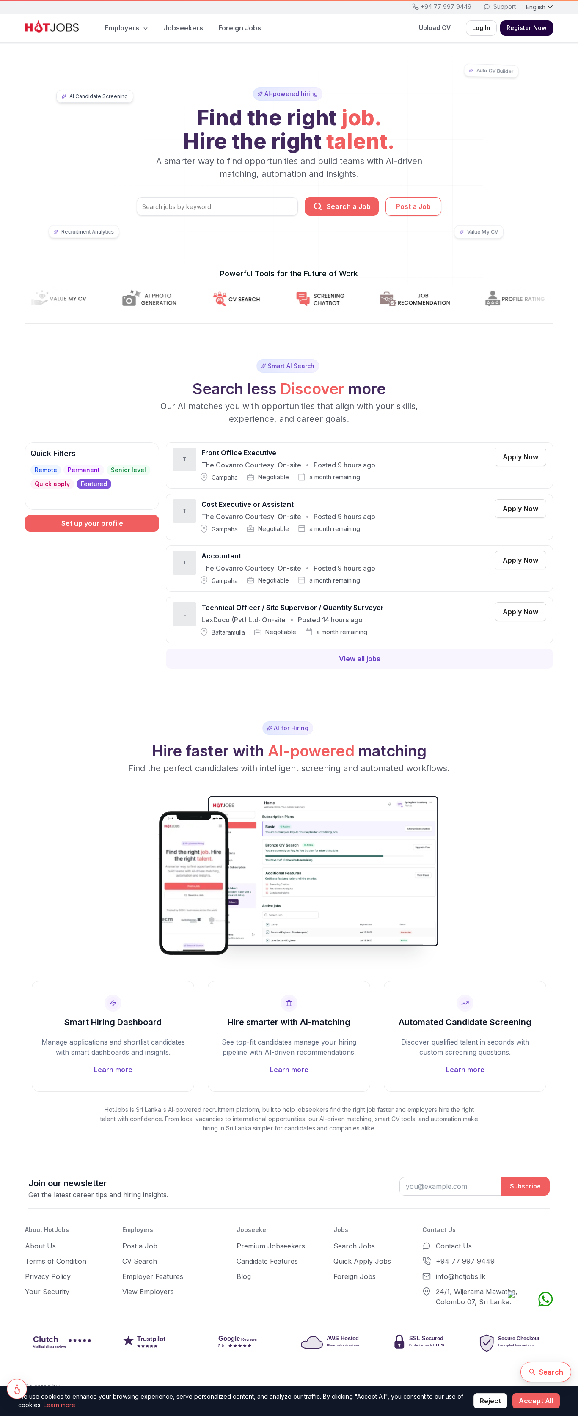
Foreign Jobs (354, 1276)
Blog (244, 1276)
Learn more (59, 1404)
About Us (40, 1246)
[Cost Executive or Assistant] (359, 517)
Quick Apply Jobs (362, 1261)
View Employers (148, 1291)
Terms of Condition (55, 1261)
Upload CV (435, 27)
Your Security (47, 1291)
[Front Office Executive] (359, 465)
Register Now (526, 27)
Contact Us (454, 1246)
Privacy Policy (48, 1276)
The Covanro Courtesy (237, 465)
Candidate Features (267, 1261)
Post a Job (413, 206)
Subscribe (525, 1186)
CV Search (139, 1261)
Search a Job (349, 206)
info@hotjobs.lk (460, 1276)
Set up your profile (92, 523)
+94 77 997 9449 (465, 1261)
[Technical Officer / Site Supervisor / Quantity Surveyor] (359, 620)
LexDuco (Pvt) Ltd (230, 620)
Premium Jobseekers (271, 1246)
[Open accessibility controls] (17, 1389)
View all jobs (359, 658)
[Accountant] (359, 568)
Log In (481, 27)
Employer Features (152, 1276)
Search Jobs (354, 1246)
